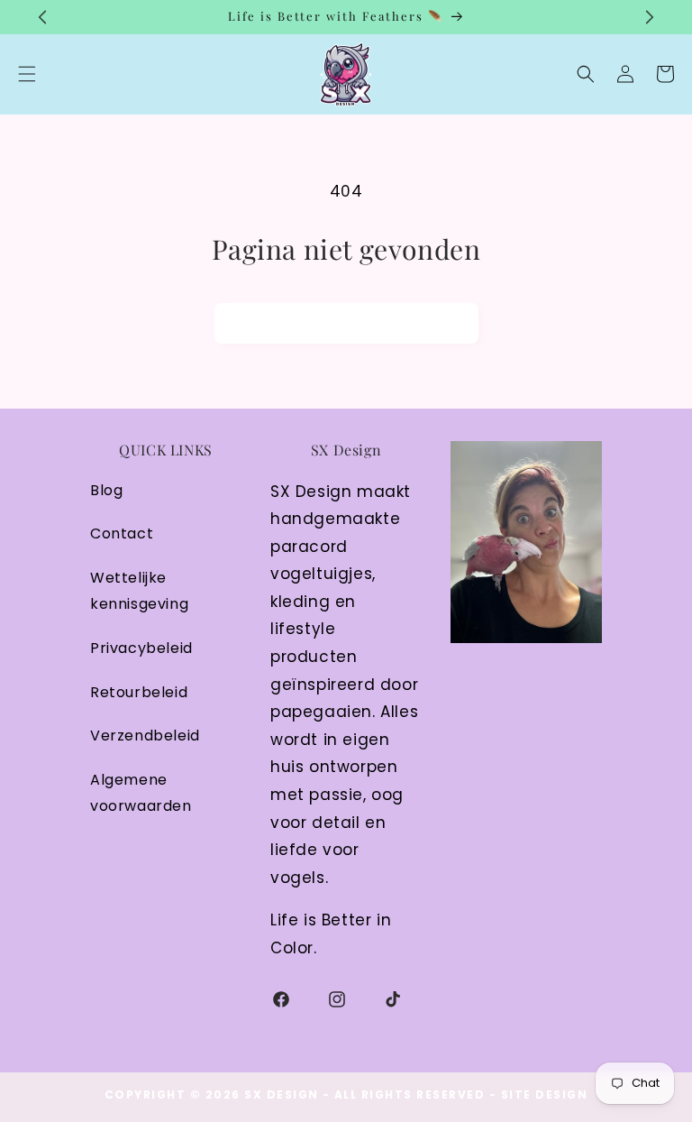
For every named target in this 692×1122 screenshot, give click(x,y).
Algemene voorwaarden (141, 792)
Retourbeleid (138, 692)
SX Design (281, 1094)
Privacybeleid (141, 648)
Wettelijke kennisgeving (139, 590)
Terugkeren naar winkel (346, 323)
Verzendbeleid (145, 735)
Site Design (544, 1094)
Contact (121, 533)
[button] (586, 74)
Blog (106, 490)
